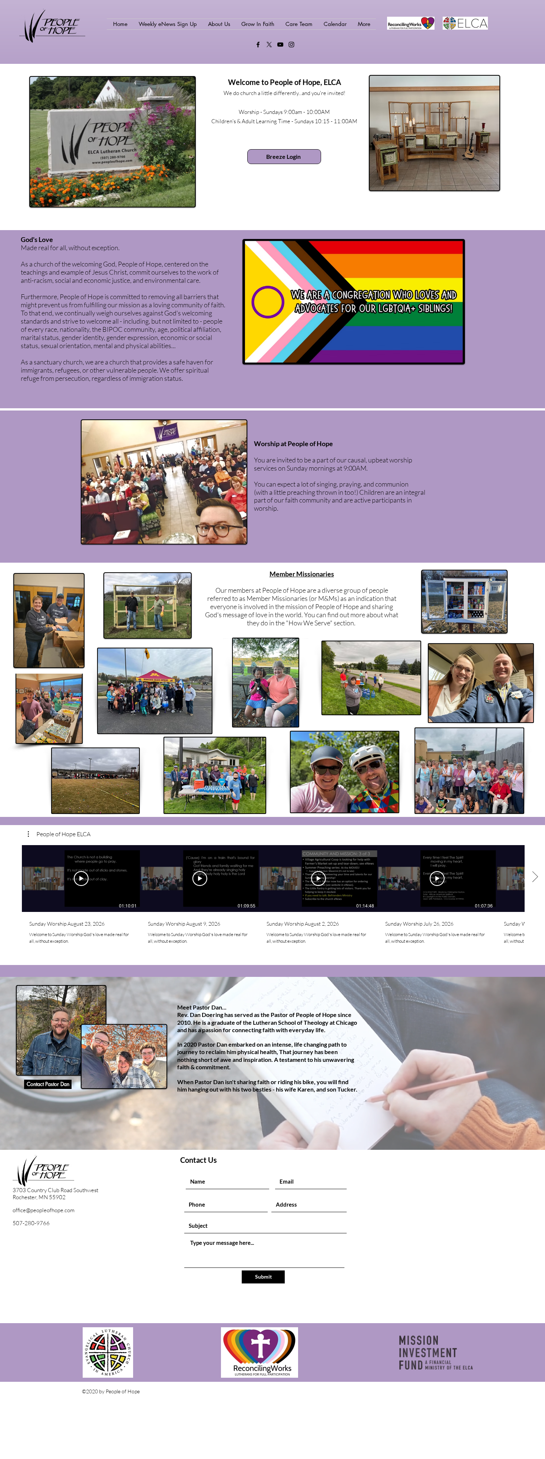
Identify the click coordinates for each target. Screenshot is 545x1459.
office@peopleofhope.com (44, 1210)
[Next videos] (535, 877)
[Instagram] (291, 44)
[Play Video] (81, 878)
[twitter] (269, 44)
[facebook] (258, 44)
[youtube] (280, 44)
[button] (59, 834)
